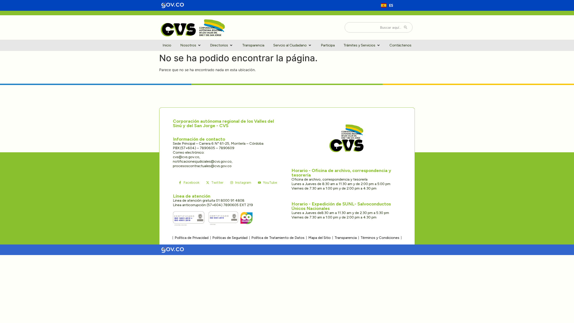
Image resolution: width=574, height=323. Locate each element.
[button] (191, 45)
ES (391, 5)
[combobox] (387, 5)
